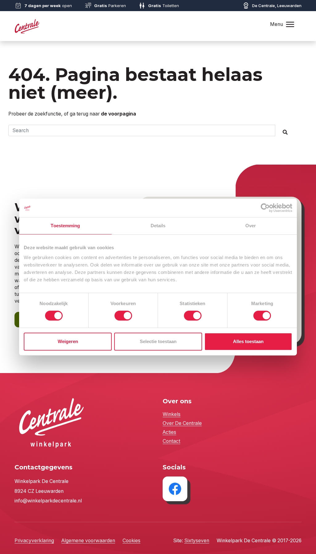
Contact (171, 441)
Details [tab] (158, 225)
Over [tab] (250, 225)
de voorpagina (118, 114)
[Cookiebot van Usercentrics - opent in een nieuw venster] (265, 207)
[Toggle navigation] (290, 24)
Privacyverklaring (34, 541)
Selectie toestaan (158, 341)
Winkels (172, 414)
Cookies (131, 541)
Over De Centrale (182, 423)
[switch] (123, 316)
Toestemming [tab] (65, 225)
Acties (169, 432)
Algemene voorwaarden (88, 541)
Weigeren (68, 341)
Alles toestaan (248, 341)
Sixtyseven (196, 541)
